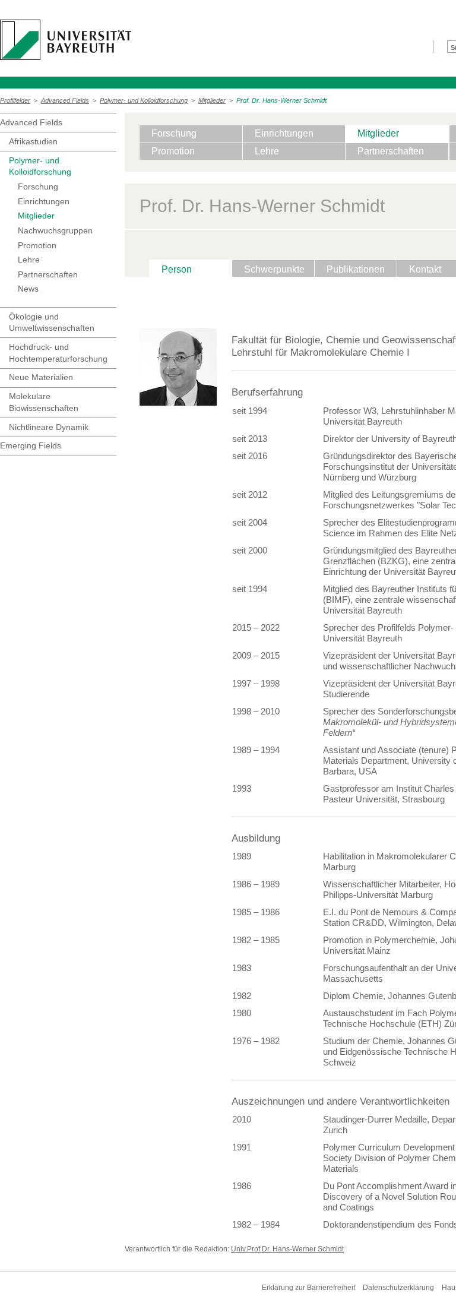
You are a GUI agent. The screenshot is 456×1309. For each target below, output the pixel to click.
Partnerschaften (48, 274)
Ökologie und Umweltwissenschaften (51, 322)
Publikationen (356, 269)
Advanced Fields (65, 100)
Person (177, 269)
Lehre (29, 259)
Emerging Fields (30, 445)
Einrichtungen (43, 201)
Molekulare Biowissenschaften (43, 402)
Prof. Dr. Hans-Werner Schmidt (281, 100)
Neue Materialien (41, 377)
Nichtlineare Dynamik (48, 427)
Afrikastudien (33, 141)
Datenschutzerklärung (398, 1287)
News (28, 288)
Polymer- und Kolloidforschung (144, 100)
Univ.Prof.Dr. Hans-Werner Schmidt (287, 1249)
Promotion (37, 245)
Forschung (38, 186)
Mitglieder (212, 100)
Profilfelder (15, 100)
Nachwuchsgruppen (55, 230)
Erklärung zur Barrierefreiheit (308, 1287)
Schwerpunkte (274, 269)
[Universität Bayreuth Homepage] (65, 40)
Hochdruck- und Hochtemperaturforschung (58, 352)
